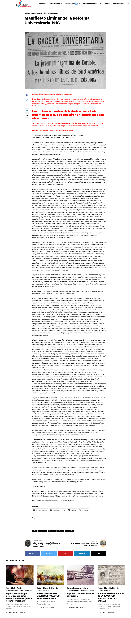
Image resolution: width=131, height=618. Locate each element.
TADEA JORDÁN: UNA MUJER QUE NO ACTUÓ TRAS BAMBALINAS (48, 596)
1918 (35, 531)
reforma (60, 531)
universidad (69, 531)
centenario (42, 531)
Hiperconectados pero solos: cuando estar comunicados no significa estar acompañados (19, 597)
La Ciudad (31, 28)
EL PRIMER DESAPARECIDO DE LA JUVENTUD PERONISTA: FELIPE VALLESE (111, 597)
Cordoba (52, 531)
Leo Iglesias (12, 612)
